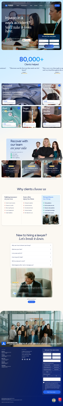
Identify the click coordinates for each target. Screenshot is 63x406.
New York (3, 358)
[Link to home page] (9, 5)
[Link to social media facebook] (22, 359)
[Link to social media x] (25, 359)
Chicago (3, 354)
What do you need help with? (48, 363)
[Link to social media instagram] (29, 359)
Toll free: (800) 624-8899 (26, 354)
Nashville (3, 361)
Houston (3, 351)
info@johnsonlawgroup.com (27, 351)
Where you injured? (46, 374)
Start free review (51, 392)
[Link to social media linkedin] (27, 359)
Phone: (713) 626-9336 (26, 352)
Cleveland (3, 365)
